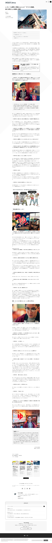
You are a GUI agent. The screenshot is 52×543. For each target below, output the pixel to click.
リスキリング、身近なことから (17, 513)
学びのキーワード (10, 512)
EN (46, 1)
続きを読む (22, 70)
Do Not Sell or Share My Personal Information (37, 540)
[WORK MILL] (10, 2)
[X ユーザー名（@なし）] (21, 498)
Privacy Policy (2, 541)
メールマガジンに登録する (26, 528)
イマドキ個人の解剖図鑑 (8, 16)
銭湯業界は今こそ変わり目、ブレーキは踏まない (20, 32)
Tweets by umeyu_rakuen (15, 248)
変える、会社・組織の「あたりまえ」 (25, 513)
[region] (26, 540)
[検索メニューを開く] (48, 2)
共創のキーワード (10, 508)
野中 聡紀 (16, 456)
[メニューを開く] (50, 2)
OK (45, 540)
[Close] (51, 540)
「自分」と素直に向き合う (10, 513)
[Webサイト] (18, 498)
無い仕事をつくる (22, 517)
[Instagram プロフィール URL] (22, 498)
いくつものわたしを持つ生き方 (10, 517)
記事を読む (19, 496)
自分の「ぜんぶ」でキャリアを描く (9, 17)
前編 (12, 58)
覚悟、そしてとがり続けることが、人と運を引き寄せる (21, 36)
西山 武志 (17, 454)
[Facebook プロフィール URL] (19, 498)
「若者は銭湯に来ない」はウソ (18, 34)
